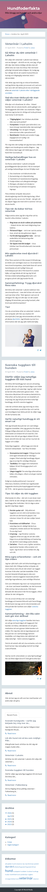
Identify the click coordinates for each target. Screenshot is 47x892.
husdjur (7, 874)
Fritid (26, 48)
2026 (9, 813)
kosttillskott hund (15, 874)
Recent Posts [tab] (12, 715)
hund (9, 871)
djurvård (9, 866)
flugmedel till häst (31, 867)
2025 (9, 819)
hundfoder (23, 871)
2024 (9, 822)
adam (33, 48)
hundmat (29, 871)
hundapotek (16, 871)
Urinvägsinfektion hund (12, 879)
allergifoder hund (10, 864)
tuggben (30, 874)
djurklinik (16, 319)
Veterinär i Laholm (18, 44)
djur (24, 864)
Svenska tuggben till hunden (20, 366)
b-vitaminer (19, 864)
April (9, 816)
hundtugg (35, 871)
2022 (9, 824)
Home (7, 34)
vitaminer (36, 879)
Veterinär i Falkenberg (16, 785)
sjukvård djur (24, 874)
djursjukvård (35, 864)
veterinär (26, 878)
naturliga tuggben (19, 620)
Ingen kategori (13, 845)
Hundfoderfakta (23, 8)
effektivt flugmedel (19, 867)
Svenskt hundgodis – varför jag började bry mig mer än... (20, 722)
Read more (11, 733)
